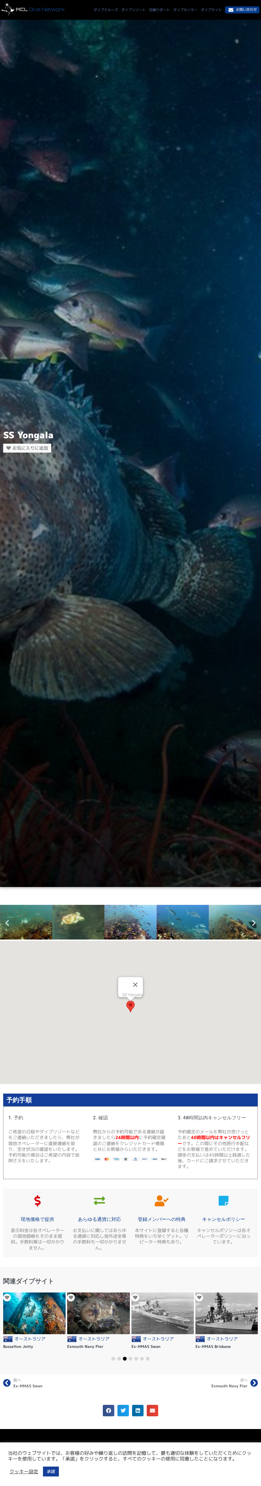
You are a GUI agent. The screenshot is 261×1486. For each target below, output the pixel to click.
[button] (7, 923)
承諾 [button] (51, 1471)
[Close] (135, 984)
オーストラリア (30, 1339)
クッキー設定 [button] (24, 1472)
